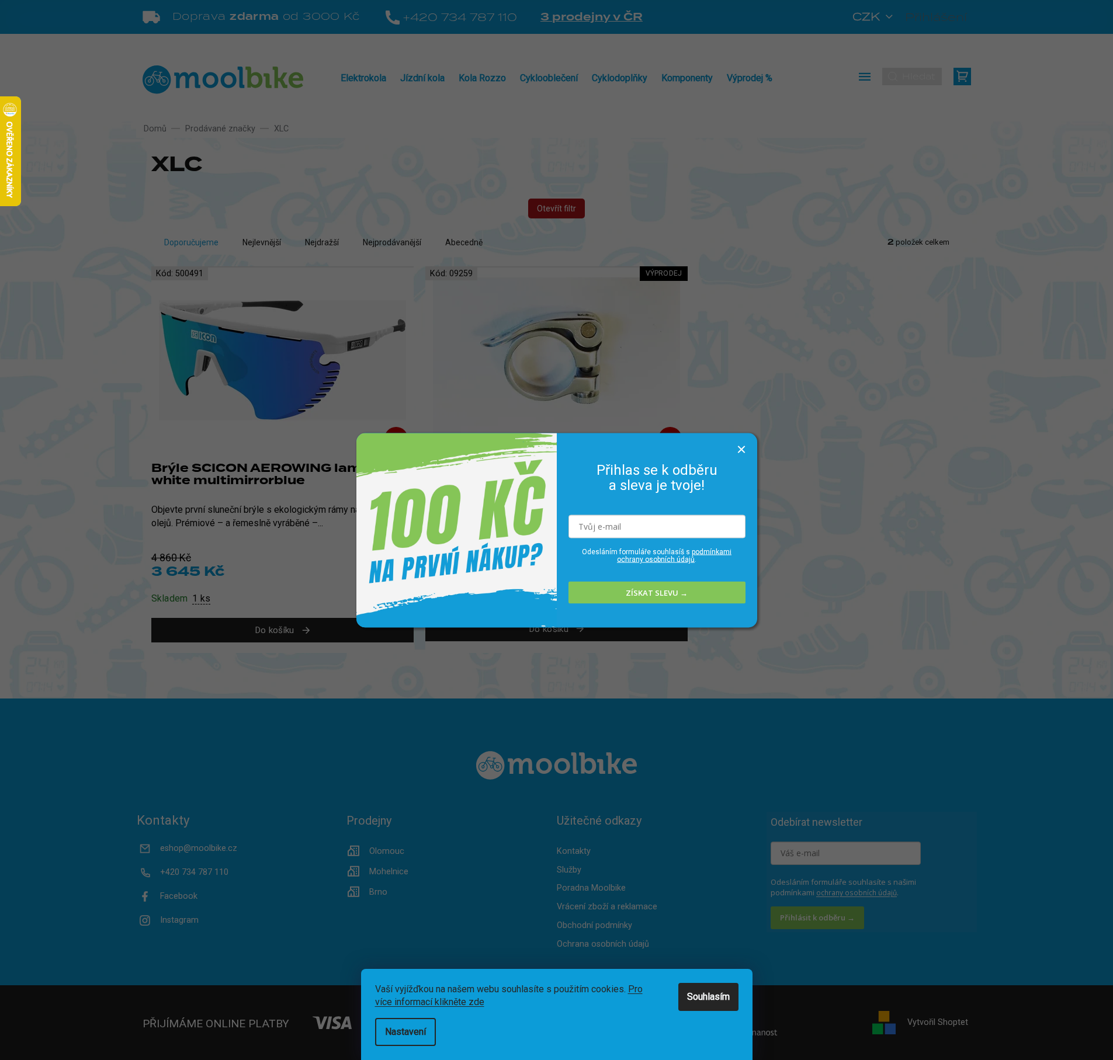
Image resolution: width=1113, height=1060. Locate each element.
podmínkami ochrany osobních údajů (674, 556)
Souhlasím (708, 996)
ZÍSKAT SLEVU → (657, 592)
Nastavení (405, 1031)
